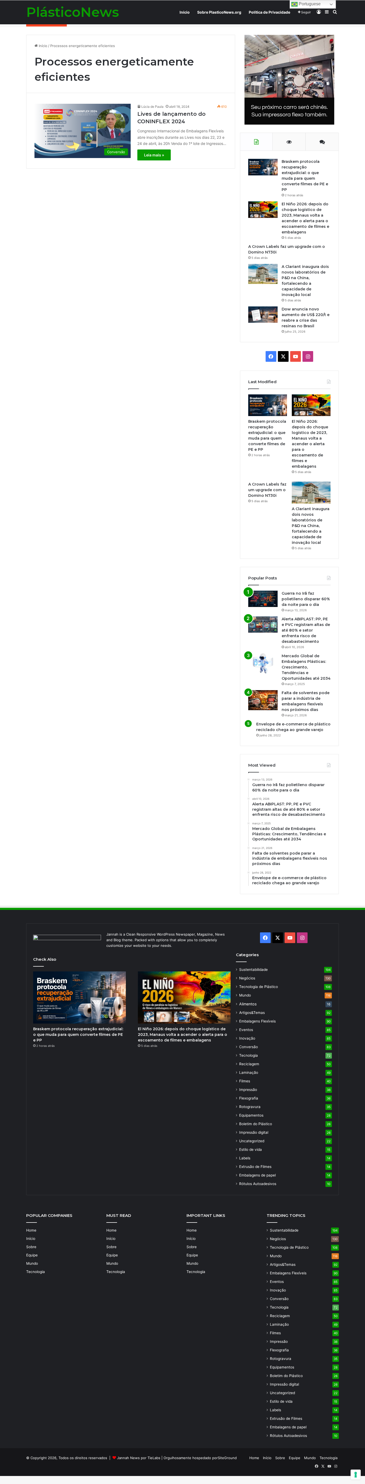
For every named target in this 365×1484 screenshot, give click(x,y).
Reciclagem (249, 1064)
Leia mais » (154, 155)
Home (31, 1230)
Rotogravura (250, 1107)
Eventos (246, 1030)
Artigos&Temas (252, 1012)
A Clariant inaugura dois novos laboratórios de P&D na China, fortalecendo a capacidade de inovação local (310, 525)
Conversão (248, 1047)
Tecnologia (248, 1055)
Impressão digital (253, 1132)
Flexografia (248, 1098)
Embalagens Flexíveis (257, 1021)
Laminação (248, 1072)
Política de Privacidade (269, 12)
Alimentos (248, 1004)
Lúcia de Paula (152, 107)
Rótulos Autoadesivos (257, 1184)
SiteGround (227, 1458)
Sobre (31, 1247)
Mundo (245, 995)
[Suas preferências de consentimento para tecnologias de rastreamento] (356, 1475)
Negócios (247, 978)
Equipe (32, 1255)
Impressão (248, 1089)
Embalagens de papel (257, 1175)
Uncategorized (251, 1141)
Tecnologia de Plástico (258, 987)
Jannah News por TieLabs (138, 1458)
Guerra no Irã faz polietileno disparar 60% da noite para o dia (306, 599)
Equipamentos (251, 1115)
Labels (244, 1158)
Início (185, 12)
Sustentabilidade (253, 969)
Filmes (244, 1081)
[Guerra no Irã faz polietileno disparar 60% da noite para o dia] (263, 599)
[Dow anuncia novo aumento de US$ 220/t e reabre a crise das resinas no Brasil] (263, 314)
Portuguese (309, 4)
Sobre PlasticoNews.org (219, 12)
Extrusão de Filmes (255, 1166)
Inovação (247, 1038)
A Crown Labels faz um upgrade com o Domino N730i (267, 490)
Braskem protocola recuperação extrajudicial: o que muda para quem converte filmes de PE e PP (78, 1035)
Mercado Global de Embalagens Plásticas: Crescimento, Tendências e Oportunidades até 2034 (306, 667)
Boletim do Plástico (255, 1124)
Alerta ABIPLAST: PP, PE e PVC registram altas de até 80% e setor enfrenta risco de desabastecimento (306, 630)
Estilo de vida (250, 1149)
